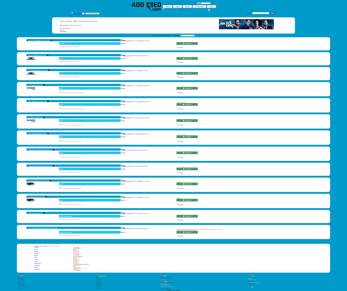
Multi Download (63, 31)
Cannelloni (36, 247)
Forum (211, 6)
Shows (187, 6)
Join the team (199, 6)
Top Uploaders (21, 279)
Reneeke (36, 267)
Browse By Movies (21, 278)
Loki (96, 278)
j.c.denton (36, 261)
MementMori (141, 101)
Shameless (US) (99, 283)
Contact (19, 289)
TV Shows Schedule (165, 277)
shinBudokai (36, 253)
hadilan (140, 150)
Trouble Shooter (37, 263)
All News (19, 282)
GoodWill (36, 251)
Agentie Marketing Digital (166, 289)
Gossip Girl (98, 282)
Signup (167, 6)
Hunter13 (36, 255)
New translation (128, 40)
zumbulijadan (37, 265)
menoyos (140, 213)
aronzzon (36, 259)
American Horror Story (100, 288)
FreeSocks (141, 40)
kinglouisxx (141, 85)
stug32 (35, 257)
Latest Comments (21, 284)
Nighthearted (37, 269)
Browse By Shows (21, 277)
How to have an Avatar (165, 288)
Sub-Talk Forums (21, 283)
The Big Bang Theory (100, 284)
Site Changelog (251, 277)
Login (177, 6)
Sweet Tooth (98, 281)
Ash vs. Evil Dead (65, 25)
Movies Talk (250, 284)
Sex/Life (97, 277)
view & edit (181, 47)
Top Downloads (21, 281)
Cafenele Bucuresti (21, 288)
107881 (140, 55)
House (97, 289)
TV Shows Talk (251, 283)
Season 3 (71, 25)
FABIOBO (141, 181)
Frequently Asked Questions (167, 278)
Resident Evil (98, 279)
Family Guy (98, 286)
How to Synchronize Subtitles (167, 282)
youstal (35, 249)
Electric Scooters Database (23, 286)
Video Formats (251, 281)
